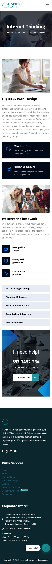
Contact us (7, 494)
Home (10, 32)
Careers (5, 484)
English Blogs (8, 477)
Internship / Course (11, 487)
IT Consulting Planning (18, 288)
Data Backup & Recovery (18, 314)
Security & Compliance (17, 305)
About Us (6, 473)
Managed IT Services (16, 297)
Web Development (15, 322)
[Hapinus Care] (12, 5)
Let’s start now (23, 377)
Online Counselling (15, 491)
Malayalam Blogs (10, 480)
